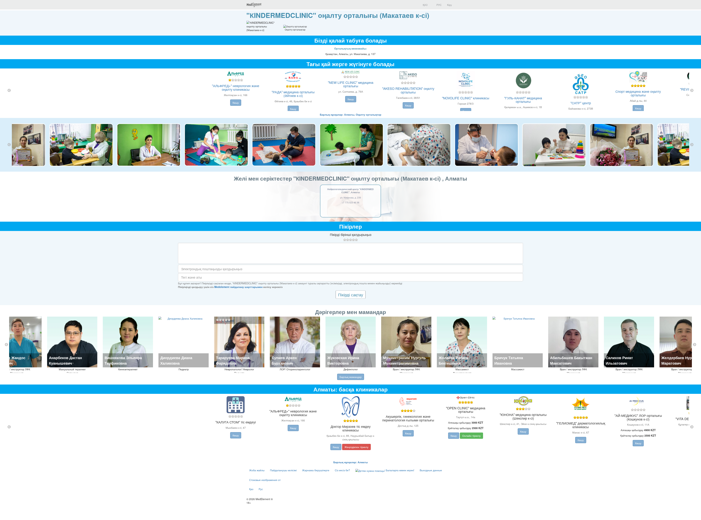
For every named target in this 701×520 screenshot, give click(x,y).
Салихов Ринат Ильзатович (619, 360)
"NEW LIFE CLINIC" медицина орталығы (350, 84)
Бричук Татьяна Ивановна (508, 360)
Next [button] (692, 90)
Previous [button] (9, 90)
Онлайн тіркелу (471, 435)
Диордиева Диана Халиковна (176, 360)
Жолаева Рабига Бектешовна (453, 360)
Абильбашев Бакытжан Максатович (571, 360)
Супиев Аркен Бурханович (284, 360)
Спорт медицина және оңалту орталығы (638, 93)
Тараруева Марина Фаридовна (233, 360)
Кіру (449, 5)
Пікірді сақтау (350, 294)
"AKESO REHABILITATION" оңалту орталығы (408, 90)
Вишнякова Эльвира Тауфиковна (123, 360)
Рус (261, 489)
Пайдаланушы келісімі (283, 470)
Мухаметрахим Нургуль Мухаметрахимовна (404, 360)
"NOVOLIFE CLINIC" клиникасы (465, 97)
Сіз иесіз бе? (342, 470)
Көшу (236, 102)
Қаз (251, 489)
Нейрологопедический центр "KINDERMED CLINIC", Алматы (350, 191)
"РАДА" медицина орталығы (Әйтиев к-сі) (293, 93)
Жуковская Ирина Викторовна (343, 360)
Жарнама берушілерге (315, 470)
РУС (439, 5)
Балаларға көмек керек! (399, 470)
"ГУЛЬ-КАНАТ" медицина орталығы (523, 99)
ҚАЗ (424, 5)
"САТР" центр (580, 102)
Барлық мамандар (351, 377)
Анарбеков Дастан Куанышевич (65, 360)
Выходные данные (431, 470)
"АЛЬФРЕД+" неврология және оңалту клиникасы (235, 87)
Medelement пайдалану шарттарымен (238, 287)
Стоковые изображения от (265, 480)
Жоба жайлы (257, 470)
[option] (350, 90)
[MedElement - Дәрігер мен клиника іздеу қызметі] (254, 4)
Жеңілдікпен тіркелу (356, 447)
